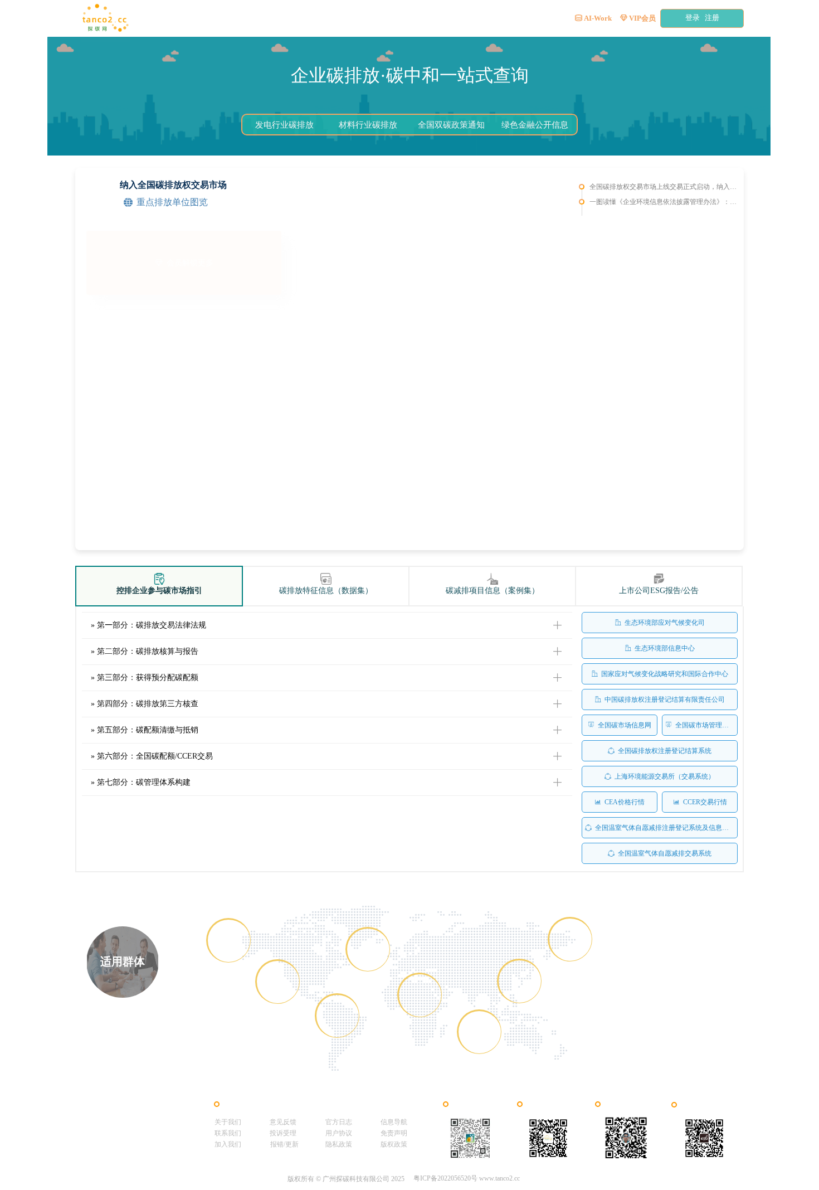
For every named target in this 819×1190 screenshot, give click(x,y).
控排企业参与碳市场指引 (159, 590)
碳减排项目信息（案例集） (492, 590)
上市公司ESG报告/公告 (659, 590)
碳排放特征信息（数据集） (326, 590)
